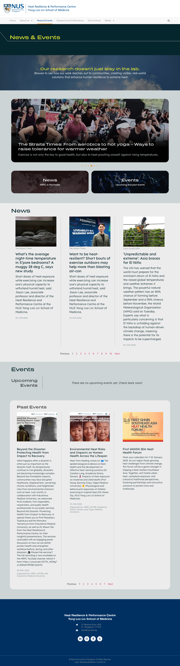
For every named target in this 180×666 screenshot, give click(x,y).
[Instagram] (86, 638)
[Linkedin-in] (80, 638)
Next (117, 353)
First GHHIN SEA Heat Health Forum (138, 450)
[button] (169, 21)
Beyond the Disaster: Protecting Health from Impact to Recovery (33, 452)
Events (130, 180)
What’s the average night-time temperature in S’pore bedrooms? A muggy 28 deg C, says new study (35, 262)
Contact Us (101, 662)
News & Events (44, 20)
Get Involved (94, 20)
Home (13, 20)
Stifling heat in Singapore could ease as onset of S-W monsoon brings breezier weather (85, 127)
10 (111, 353)
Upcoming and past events (130, 184)
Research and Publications (70, 20)
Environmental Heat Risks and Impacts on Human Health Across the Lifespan (88, 452)
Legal (77, 662)
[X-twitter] (99, 638)
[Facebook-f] (93, 638)
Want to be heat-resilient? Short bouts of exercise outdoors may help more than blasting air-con (89, 262)
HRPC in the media (50, 184)
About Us (24, 20)
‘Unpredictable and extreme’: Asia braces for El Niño (141, 258)
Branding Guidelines (87, 662)
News (50, 180)
